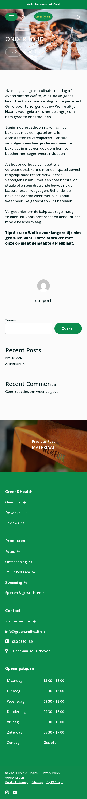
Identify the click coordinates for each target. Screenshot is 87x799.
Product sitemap (16, 782)
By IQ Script (54, 782)
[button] (11, 17)
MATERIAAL (13, 358)
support (43, 300)
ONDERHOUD (15, 364)
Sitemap (37, 782)
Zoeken (10, 320)
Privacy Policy (51, 773)
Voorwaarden (14, 777)
